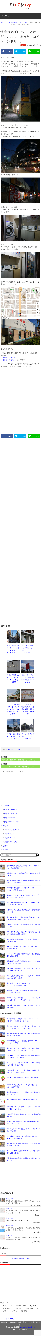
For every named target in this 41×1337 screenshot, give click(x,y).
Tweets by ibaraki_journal (20, 1258)
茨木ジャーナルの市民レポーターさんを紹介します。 (23, 1099)
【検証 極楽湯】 (8, 360)
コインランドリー (13, 749)
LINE (37, 51)
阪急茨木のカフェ (10, 813)
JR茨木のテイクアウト (12, 830)
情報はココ (9, 1199)
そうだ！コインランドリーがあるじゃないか (27, 736)
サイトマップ (9, 1319)
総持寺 (5, 846)
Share (10, 51)
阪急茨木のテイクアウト (13, 809)
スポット (23, 45)
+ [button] (37, 309)
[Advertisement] (20, 385)
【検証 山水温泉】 (9, 357)
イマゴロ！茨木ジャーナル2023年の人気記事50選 (22, 1077)
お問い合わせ (7, 1308)
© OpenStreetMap (36, 316)
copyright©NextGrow (27, 1327)
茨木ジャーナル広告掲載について (27, 1308)
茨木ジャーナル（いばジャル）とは (23, 1306)
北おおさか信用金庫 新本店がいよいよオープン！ (20, 760)
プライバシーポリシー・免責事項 (15, 1311)
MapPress (29, 316)
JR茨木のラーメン (11, 842)
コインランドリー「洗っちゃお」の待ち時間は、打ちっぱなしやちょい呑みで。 (13, 709)
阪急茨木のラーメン (11, 822)
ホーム (5, 1306)
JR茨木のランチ (10, 838)
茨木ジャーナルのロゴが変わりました (20, 767)
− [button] (37, 312)
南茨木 (5, 850)
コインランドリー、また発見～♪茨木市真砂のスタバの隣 (27, 678)
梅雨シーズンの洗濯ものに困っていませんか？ (13, 736)
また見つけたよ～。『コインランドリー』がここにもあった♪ (27, 649)
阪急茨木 (6, 805)
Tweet (24, 51)
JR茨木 (5, 826)
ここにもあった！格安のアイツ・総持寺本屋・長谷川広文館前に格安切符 (27, 709)
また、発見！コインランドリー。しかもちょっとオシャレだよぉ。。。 (13, 649)
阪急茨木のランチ (10, 818)
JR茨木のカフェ (10, 834)
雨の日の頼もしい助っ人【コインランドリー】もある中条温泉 (13, 678)
